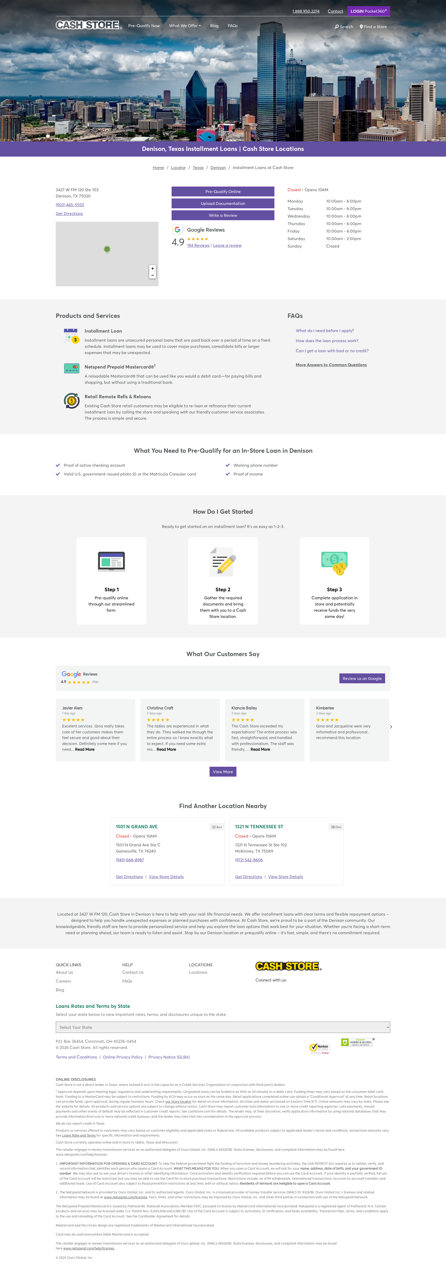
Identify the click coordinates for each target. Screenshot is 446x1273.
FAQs (233, 25)
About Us (64, 972)
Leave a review (227, 245)
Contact (335, 11)
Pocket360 (369, 11)
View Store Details (166, 876)
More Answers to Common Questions (331, 364)
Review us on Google (362, 678)
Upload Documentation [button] (223, 203)
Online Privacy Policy (122, 1057)
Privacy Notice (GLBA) (169, 1057)
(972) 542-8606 (249, 859)
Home (158, 167)
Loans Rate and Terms (79, 1135)
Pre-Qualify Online (223, 191)
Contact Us (133, 972)
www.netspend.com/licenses (125, 1197)
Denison (218, 167)
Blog (214, 25)
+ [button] (152, 268)
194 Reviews (198, 245)
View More (223, 771)
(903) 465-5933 (70, 204)
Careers (63, 981)
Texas (198, 167)
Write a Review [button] (223, 215)
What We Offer (183, 25)
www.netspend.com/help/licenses (88, 1248)
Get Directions (69, 213)
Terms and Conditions (76, 1057)
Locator (178, 167)
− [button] (152, 275)
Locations (198, 972)
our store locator (178, 1101)
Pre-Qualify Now (144, 25)
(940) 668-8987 (130, 859)
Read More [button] (84, 749)
